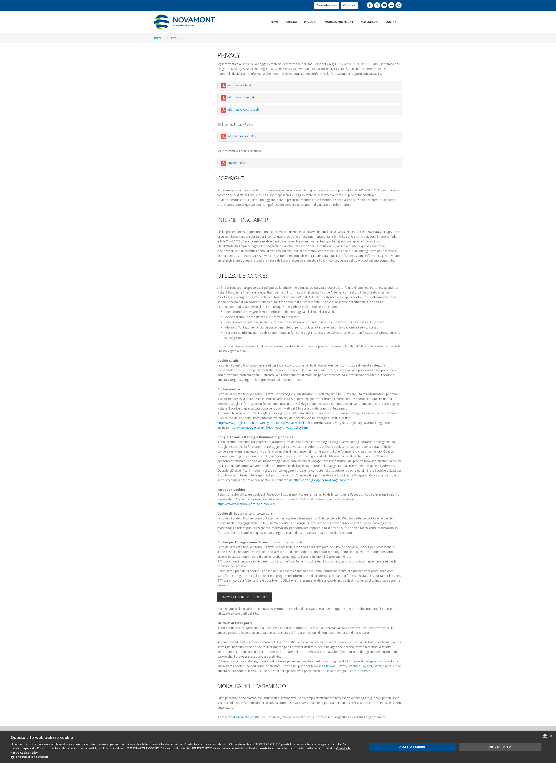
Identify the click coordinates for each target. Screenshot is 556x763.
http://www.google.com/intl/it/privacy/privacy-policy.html (269, 427)
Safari (378, 666)
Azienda (291, 22)
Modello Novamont (339, 22)
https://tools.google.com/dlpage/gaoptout (322, 480)
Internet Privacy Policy (241, 136)
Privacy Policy (236, 163)
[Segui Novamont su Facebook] (370, 5)
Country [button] (348, 5)
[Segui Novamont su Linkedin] (391, 5)
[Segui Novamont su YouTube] (384, 5)
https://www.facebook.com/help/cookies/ (246, 504)
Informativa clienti (239, 85)
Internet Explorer (360, 666)
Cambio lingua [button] (325, 5)
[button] (184, 757)
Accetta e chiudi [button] (412, 747)
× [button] (551, 736)
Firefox (342, 666)
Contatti (391, 22)
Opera (387, 666)
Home (274, 22)
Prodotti (310, 22)
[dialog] (278, 747)
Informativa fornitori (240, 97)
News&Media (369, 22)
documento (241, 717)
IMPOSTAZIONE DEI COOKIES (245, 597)
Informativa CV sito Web (243, 109)
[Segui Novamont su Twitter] (377, 5)
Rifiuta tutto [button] (500, 746)
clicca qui (286, 475)
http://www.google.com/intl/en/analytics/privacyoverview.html (260, 423)
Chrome (330, 666)
